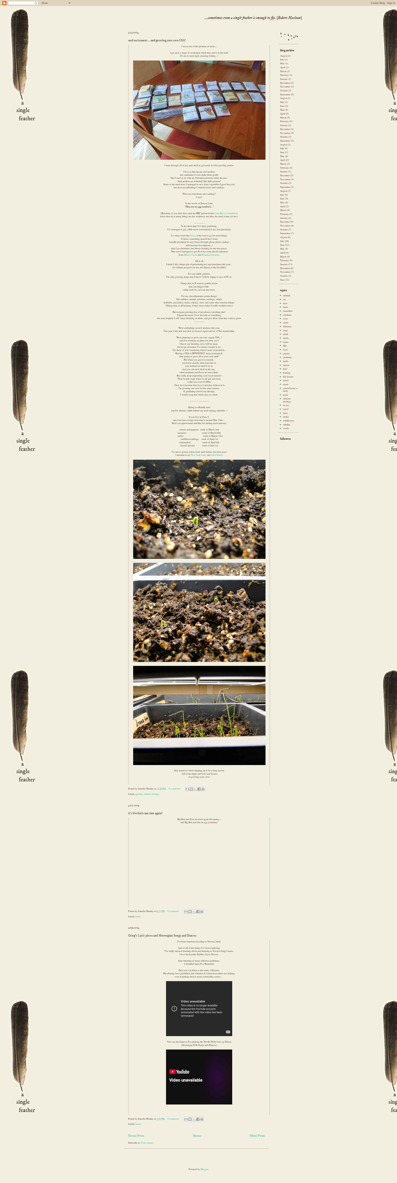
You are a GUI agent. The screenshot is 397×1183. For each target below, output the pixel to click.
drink (285, 334)
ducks (286, 337)
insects (286, 365)
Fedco (193, 235)
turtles (286, 416)
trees (285, 412)
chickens (287, 314)
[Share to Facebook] (199, 789)
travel (285, 409)
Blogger (204, 1169)
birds (138, 916)
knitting (287, 372)
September (285, 94)
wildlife (286, 424)
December (285, 82)
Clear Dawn (216, 454)
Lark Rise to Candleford (226, 213)
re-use (286, 405)
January (284, 78)
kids (285, 368)
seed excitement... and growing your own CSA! (157, 40)
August (283, 55)
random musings (151, 793)
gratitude (287, 357)
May (282, 63)
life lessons (288, 376)
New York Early (198, 454)
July (282, 59)
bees (285, 303)
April (282, 67)
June (282, 105)
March (283, 71)
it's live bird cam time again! (145, 813)
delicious (287, 326)
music (138, 1123)
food (285, 349)
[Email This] (187, 789)
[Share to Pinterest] (203, 789)
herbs (285, 361)
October (284, 90)
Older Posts (257, 1135)
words (286, 428)
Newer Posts (136, 1135)
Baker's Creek (190, 254)
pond (285, 394)
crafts (285, 322)
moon (286, 380)
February (284, 74)
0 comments (174, 788)
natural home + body (290, 389)
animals (286, 295)
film (285, 345)
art (284, 299)
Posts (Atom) (147, 1142)
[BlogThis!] (191, 789)
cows (285, 318)
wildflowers (288, 420)
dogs (285, 330)
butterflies (287, 310)
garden (139, 793)
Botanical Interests (210, 254)
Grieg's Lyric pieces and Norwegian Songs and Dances (162, 936)
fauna (285, 341)
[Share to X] (195, 789)
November (285, 86)
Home (197, 1135)
